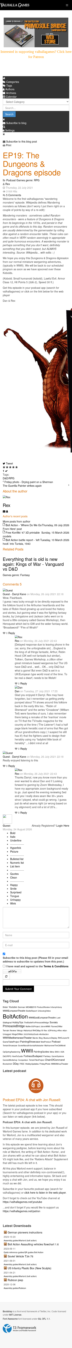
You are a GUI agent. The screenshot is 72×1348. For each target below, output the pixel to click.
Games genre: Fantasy (16, 575)
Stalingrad (7, 1022)
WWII (27, 1050)
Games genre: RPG (28, 180)
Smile (13, 888)
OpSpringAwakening (11, 1052)
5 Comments (13, 195)
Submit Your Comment (18, 989)
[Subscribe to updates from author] (4, 511)
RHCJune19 (63, 1037)
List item (15, 866)
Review (13, 1030)
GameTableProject (11, 1041)
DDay (16, 1063)
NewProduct (46, 1042)
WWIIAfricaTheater (59, 1063)
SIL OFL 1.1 (44, 1318)
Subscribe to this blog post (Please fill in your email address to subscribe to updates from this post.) (35, 959)
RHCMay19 (37, 1030)
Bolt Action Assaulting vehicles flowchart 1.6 (33, 1244)
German (21, 1006)
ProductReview (43, 1007)
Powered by (19, 1328)
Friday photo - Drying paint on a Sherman (28, 482)
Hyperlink (15, 848)
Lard (58, 1017)
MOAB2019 (31, 1006)
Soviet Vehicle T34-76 (20, 1256)
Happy (14, 885)
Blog (41, 1038)
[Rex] (18, 637)
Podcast (11, 180)
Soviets (54, 1022)
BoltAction (15, 1016)
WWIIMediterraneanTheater (17, 1037)
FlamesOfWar (56, 1026)
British (5, 1007)
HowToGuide (17, 1056)
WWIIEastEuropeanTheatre (42, 1017)
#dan (65, 1030)
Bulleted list (16, 859)
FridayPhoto (45, 1063)
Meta (52, 1052)
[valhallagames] (15, 5)
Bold (12, 833)
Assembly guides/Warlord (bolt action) (20, 1240)
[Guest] (8, 590)
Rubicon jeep (15, 1280)
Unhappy (15, 900)
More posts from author (16, 521)
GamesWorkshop (10, 1060)
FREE (22, 1064)
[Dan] (19, 687)
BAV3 (57, 1052)
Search (9, 114)
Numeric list (17, 862)
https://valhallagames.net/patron (21, 1211)
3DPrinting (52, 1030)
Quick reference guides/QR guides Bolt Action (23, 1252)
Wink (13, 903)
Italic (13, 836)
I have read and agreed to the (37, 966)
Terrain (6, 1030)
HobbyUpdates (32, 1063)
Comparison (23, 1060)
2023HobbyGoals (31, 1034)
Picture (14, 851)
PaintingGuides (41, 1051)
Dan (17, 691)
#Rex (59, 1030)
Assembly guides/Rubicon (15, 1288)
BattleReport (31, 1011)
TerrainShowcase (10, 1045)
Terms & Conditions (56, 966)
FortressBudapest (33, 1056)
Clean (13, 877)
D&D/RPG (8, 478)
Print (8, 145)
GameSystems (58, 1056)
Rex (7, 184)
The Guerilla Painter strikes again (22, 485)
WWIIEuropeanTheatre (14, 1010)
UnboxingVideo (44, 1011)
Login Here (62, 825)
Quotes (14, 874)
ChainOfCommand (55, 1059)
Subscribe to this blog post (21, 141)
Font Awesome (10, 1318)
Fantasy (47, 1056)
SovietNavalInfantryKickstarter (31, 1045)
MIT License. (15, 1314)
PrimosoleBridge (14, 1026)
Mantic (35, 1038)
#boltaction (44, 1034)
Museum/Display (50, 1038)
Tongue (14, 896)
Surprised (15, 892)
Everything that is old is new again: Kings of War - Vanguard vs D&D (33, 564)
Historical (27, 1030)
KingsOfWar (17, 1034)
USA (62, 1052)
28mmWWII (45, 1026)
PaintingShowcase (30, 1041)
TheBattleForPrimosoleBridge (36, 1022)
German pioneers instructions (25, 1232)
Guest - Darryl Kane (14, 594)
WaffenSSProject (32, 1026)
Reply (11, 633)
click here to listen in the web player (45, 1192)
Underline (15, 840)
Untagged (7, 1034)
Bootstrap (7, 1311)
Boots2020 (7, 1064)
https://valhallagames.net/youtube (22, 1202)
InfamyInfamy (56, 1007)
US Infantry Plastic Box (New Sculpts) (29, 1268)
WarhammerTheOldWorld (55, 1045)
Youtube (13, 1006)
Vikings (20, 1030)
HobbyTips (17, 1022)
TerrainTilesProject (36, 1060)
